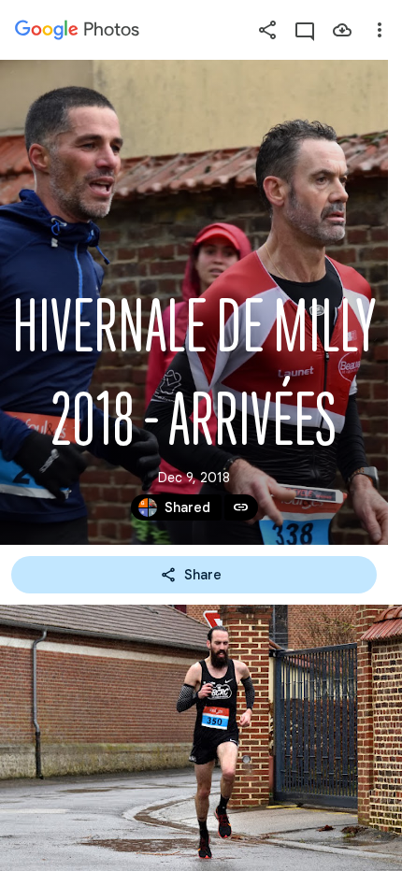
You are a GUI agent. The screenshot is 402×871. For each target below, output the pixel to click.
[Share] (267, 30)
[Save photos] (342, 30)
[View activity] (304, 30)
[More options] (379, 30)
